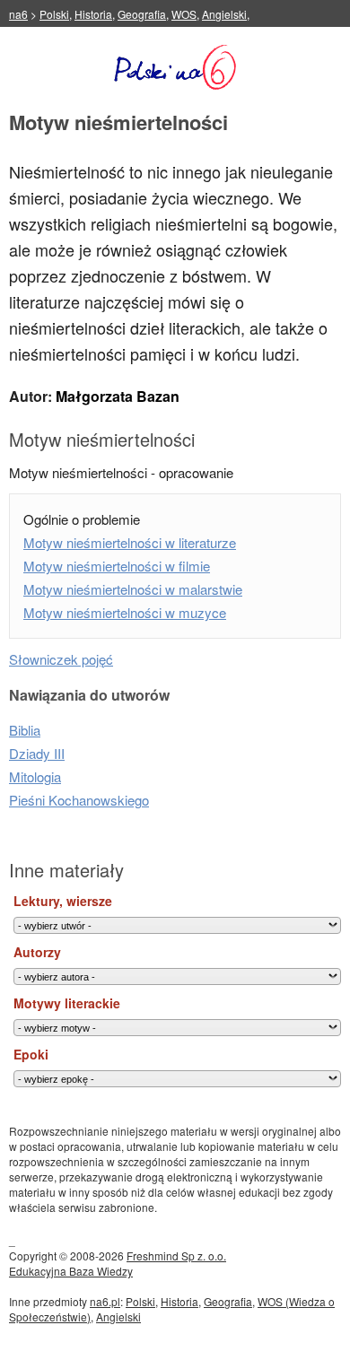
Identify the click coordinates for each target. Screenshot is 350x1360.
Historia (93, 14)
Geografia (142, 14)
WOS (184, 14)
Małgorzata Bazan (117, 396)
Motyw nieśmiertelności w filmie (116, 565)
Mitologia (35, 776)
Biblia (24, 729)
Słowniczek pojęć (61, 658)
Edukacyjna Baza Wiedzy (71, 1270)
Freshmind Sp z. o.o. (176, 1255)
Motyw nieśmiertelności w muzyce (124, 612)
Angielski (224, 14)
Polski (54, 14)
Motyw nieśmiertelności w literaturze (129, 542)
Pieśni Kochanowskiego (79, 799)
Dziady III (37, 753)
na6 (18, 14)
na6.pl (105, 1301)
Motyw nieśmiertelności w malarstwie (132, 589)
